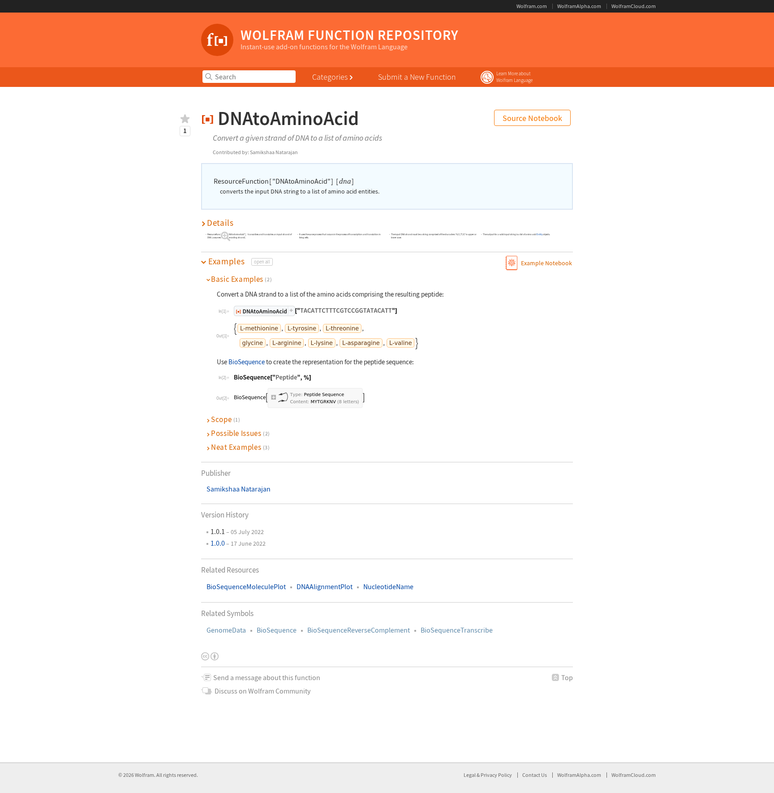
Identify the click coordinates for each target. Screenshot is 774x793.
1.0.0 (218, 543)
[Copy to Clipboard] (315, 311)
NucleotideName (388, 586)
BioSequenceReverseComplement (358, 630)
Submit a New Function (417, 77)
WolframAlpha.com (579, 6)
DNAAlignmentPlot (325, 586)
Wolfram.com (531, 6)
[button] (387, 222)
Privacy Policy (496, 774)
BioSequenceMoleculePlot (246, 586)
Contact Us (534, 774)
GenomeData (226, 630)
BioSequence (277, 630)
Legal (470, 774)
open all (262, 262)
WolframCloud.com (633, 6)
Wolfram (144, 774)
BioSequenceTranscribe (457, 630)
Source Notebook (532, 118)
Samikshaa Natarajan (238, 489)
